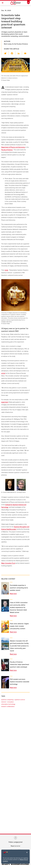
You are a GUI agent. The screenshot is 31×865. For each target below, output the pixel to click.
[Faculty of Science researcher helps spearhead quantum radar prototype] (5, 665)
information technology (8, 704)
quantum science (20, 700)
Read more (13, 594)
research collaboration (8, 706)
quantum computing (7, 700)
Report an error (15, 846)
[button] (6, 53)
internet (3, 702)
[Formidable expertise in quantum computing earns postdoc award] (5, 588)
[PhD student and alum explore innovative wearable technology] (5, 682)
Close (26, 853)
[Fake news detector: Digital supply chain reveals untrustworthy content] (5, 626)
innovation (10, 702)
